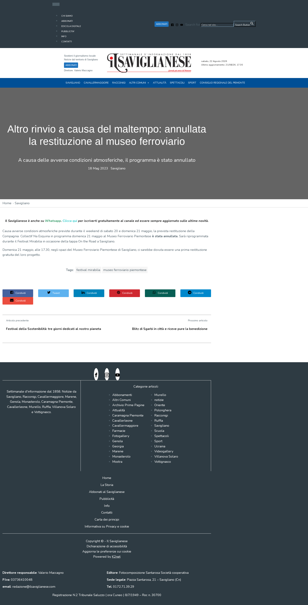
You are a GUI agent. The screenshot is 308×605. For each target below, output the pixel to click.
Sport (192, 82)
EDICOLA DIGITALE (71, 26)
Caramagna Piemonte (127, 415)
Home (6, 203)
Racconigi (118, 82)
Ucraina (159, 446)
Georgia (118, 446)
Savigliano (73, 82)
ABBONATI (67, 20)
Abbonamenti (122, 395)
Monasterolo (121, 456)
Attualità (159, 82)
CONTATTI (66, 41)
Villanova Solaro (166, 456)
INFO (63, 36)
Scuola (159, 431)
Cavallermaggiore (96, 82)
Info (107, 506)
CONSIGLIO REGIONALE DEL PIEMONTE (222, 82)
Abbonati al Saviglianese (107, 492)
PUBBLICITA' (68, 31)
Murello (160, 395)
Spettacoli (177, 82)
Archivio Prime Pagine (128, 405)
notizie (159, 400)
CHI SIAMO (67, 15)
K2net (116, 556)
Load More (154, 354)
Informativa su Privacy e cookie (107, 526)
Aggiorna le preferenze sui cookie (106, 551)
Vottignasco (162, 462)
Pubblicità (106, 499)
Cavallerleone (122, 420)
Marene (117, 451)
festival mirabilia (88, 270)
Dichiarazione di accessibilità (107, 546)
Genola (117, 441)
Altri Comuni (137, 82)
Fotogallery (120, 436)
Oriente (159, 405)
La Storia (107, 485)
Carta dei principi (107, 519)
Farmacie (118, 431)
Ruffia (158, 420)
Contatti (106, 512)
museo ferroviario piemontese (125, 270)
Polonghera (162, 410)
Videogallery (163, 451)
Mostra (117, 462)
